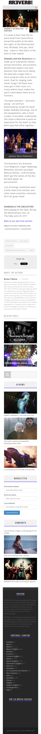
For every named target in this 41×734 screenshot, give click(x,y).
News (8, 675)
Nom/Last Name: (10, 495)
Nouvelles (10, 678)
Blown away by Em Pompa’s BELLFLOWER (22, 338)
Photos (9, 680)
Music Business (12, 673)
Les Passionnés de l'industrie (16, 671)
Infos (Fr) (9, 666)
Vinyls (8, 690)
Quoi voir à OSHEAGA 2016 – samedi (16, 556)
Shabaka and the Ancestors (15, 250)
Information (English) (14, 663)
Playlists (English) (12, 685)
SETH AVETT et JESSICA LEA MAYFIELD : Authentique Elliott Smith (16, 442)
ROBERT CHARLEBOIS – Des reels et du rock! (19, 415)
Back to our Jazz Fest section (18, 221)
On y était (9, 246)
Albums (9, 647)
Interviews (10, 668)
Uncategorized (11, 687)
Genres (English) (12, 661)
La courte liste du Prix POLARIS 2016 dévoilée (19, 470)
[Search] (36, 8)
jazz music (24, 241)
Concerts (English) (12, 656)
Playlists (9, 683)
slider (31, 250)
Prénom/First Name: (11, 486)
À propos (9, 642)
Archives (9, 651)
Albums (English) (12, 649)
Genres (9, 659)
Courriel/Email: (9, 503)
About (8, 644)
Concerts (20, 522)
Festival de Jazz (11, 241)
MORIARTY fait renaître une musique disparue (20, 582)
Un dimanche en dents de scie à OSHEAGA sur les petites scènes (20, 361)
